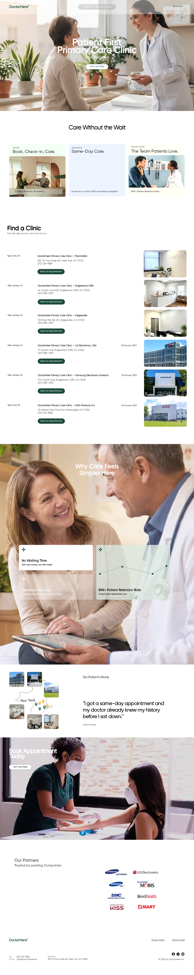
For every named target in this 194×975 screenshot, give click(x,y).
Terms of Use (178, 940)
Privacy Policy (158, 940)
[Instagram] (178, 954)
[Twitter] (182, 954)
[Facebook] (173, 954)
